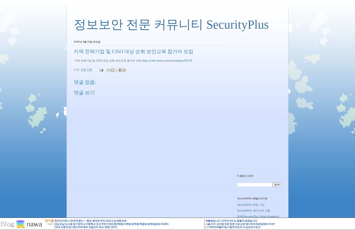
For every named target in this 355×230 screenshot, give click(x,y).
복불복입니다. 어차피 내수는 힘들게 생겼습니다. (231, 220)
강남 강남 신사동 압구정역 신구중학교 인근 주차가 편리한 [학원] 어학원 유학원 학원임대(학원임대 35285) (111, 224)
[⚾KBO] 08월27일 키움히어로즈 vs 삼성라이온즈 (232, 227)
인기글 (49, 220)
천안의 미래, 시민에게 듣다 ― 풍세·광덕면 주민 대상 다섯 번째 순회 (90, 220)
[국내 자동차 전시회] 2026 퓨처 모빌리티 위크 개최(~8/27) (85, 227)
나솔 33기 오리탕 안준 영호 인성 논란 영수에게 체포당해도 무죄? (240, 224)
